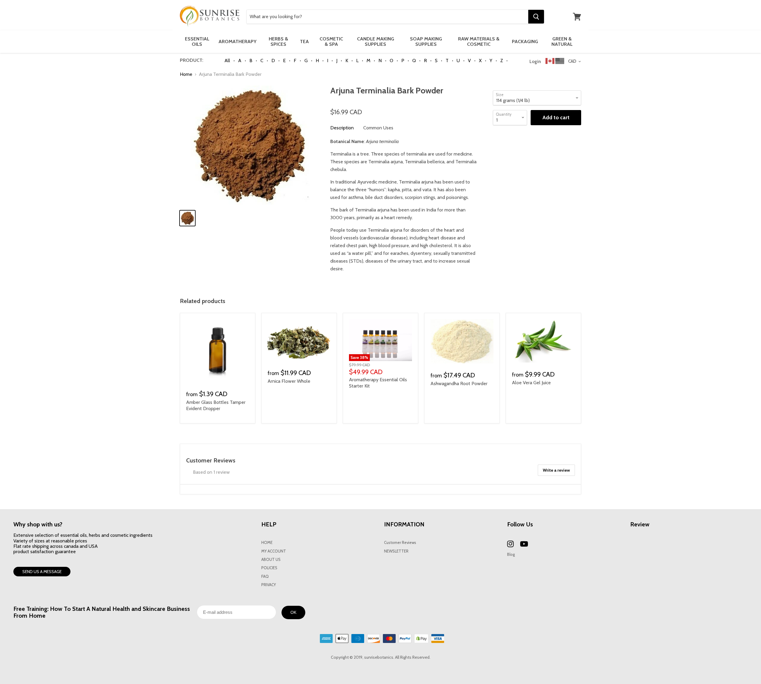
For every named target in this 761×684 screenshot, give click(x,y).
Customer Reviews (400, 542)
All (227, 60)
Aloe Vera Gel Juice (531, 382)
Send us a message (42, 571)
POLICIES (269, 568)
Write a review (556, 470)
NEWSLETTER (396, 551)
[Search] (536, 16)
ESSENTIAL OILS (197, 41)
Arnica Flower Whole (289, 381)
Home (186, 74)
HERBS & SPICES (278, 41)
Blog (511, 554)
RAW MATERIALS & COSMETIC (478, 41)
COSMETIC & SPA (331, 41)
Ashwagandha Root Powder (459, 383)
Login (535, 61)
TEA (304, 41)
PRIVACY (268, 585)
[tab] (342, 128)
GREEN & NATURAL (562, 41)
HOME (267, 542)
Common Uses (378, 128)
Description (342, 128)
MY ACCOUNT (273, 551)
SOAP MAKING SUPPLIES (426, 41)
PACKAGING (525, 41)
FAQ (265, 576)
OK (293, 612)
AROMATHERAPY (237, 41)
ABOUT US (271, 559)
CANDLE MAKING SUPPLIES (375, 41)
